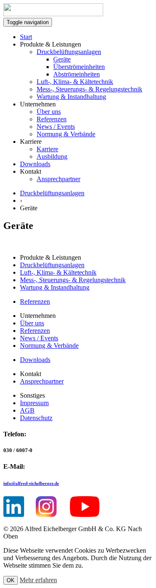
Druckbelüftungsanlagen (69, 51)
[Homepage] (53, 13)
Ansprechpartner (58, 178)
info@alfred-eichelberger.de (31, 483)
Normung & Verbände (66, 134)
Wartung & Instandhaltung (71, 96)
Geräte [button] (62, 59)
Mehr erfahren (38, 579)
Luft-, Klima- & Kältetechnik (75, 81)
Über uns (49, 111)
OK (11, 580)
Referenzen (52, 119)
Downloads (35, 163)
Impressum (34, 402)
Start (26, 36)
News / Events (56, 126)
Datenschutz (36, 417)
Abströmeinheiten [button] (76, 74)
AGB (27, 410)
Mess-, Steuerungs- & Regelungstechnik (89, 89)
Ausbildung (52, 156)
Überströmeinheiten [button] (79, 66)
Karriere (47, 149)
